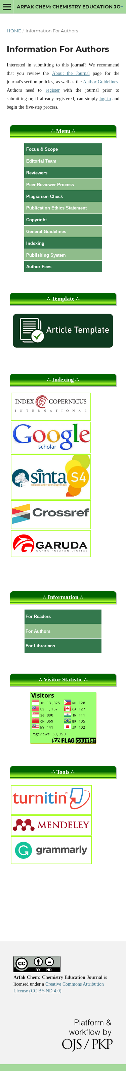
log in (105, 98)
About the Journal (71, 73)
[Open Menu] (6, 6)
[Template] (63, 348)
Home (14, 30)
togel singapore (122, 6)
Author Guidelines (100, 81)
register (53, 90)
